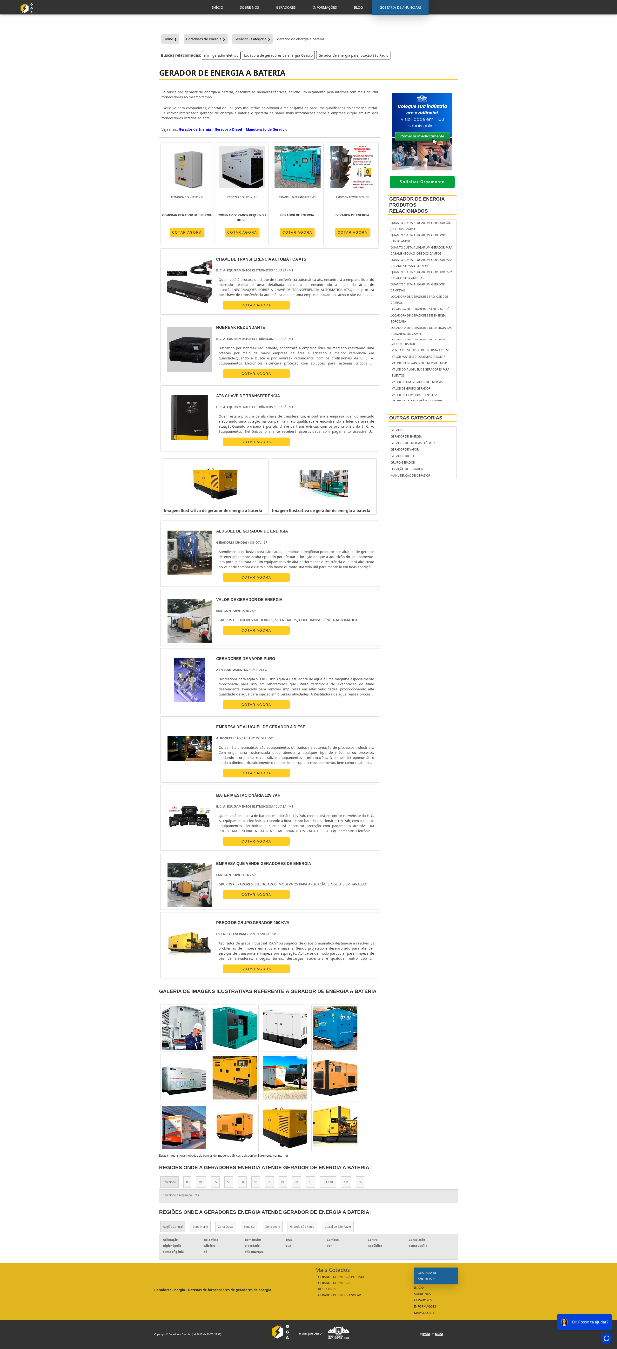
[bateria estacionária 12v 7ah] (190, 817)
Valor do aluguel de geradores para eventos (420, 372)
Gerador (397, 430)
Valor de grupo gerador (411, 388)
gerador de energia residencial (334, 1286)
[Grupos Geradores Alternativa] (27, 15)
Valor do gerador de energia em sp (419, 363)
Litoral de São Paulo (337, 1227)
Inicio (419, 1287)
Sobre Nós (422, 1294)
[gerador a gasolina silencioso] (285, 1127)
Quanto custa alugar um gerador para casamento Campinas (421, 275)
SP (228, 1182)
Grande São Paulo (302, 1227)
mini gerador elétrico (221, 55)
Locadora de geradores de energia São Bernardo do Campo (421, 331)
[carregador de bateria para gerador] (235, 1077)
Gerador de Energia (406, 436)
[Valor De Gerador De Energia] (190, 621)
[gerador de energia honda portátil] (184, 1077)
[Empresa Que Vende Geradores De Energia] (190, 885)
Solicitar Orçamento (422, 182)
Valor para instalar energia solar (418, 357)
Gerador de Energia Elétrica (413, 443)
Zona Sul (249, 1227)
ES (215, 1182)
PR (242, 1182)
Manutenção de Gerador (410, 475)
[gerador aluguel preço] (184, 1127)
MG (201, 1182)
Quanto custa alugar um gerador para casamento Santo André (421, 263)
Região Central (173, 1227)
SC (256, 1182)
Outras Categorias (415, 417)
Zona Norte (200, 1227)
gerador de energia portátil (341, 1277)
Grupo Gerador (403, 344)
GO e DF (328, 1182)
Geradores (423, 1300)
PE (283, 1182)
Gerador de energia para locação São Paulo (353, 55)
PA (360, 1182)
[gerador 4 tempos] (235, 1028)
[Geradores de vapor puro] (190, 680)
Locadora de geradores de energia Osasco (278, 55)
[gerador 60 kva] (335, 1028)
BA (297, 1182)
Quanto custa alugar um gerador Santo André (418, 238)
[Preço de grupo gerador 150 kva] (190, 944)
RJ (187, 1182)
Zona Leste (272, 1227)
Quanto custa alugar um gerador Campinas (418, 287)
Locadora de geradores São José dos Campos (420, 300)
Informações (425, 1306)
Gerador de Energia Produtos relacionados (417, 205)
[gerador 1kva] (285, 1077)
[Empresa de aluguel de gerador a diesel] (190, 748)
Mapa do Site (424, 1312)
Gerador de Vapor (405, 449)
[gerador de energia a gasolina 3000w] (335, 1127)
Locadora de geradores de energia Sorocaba (418, 318)
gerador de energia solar (339, 1295)
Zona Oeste (226, 1227)
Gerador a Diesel (228, 129)
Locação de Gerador (407, 469)
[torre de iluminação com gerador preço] (285, 1028)
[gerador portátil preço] (184, 1028)
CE (310, 1182)
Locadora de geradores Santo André (420, 309)
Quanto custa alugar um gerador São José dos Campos (421, 226)
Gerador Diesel (403, 456)
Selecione (169, 1182)
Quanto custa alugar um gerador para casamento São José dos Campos (421, 250)
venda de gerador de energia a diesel (421, 350)
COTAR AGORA (187, 232)
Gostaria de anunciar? (427, 1276)
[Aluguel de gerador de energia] (190, 553)
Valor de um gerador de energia (417, 382)
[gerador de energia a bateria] (216, 483)
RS (269, 1182)
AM (346, 1182)
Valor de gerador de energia (414, 395)
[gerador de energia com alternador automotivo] (335, 1077)
